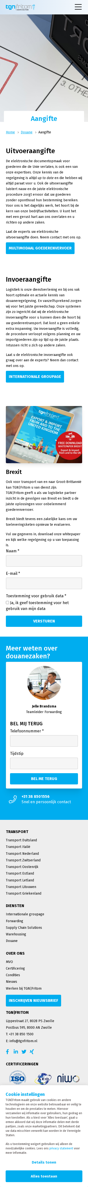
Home (10, 132)
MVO (9, 962)
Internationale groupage (25, 914)
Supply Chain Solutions (24, 928)
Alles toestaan (44, 1176)
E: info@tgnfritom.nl (21, 1041)
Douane (27, 132)
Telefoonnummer (27, 731)
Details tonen (44, 1162)
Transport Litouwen (21, 887)
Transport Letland (20, 880)
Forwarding (14, 921)
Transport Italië (18, 847)
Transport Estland (20, 873)
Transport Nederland (22, 854)
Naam (12, 551)
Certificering (15, 968)
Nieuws (11, 982)
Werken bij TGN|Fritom (24, 988)
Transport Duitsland (21, 840)
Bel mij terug (26, 724)
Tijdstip (16, 753)
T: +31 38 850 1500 (19, 1034)
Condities (13, 975)
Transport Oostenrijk (22, 867)
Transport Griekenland (23, 893)
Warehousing (16, 934)
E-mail (13, 573)
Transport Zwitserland (23, 860)
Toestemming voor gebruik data (36, 596)
